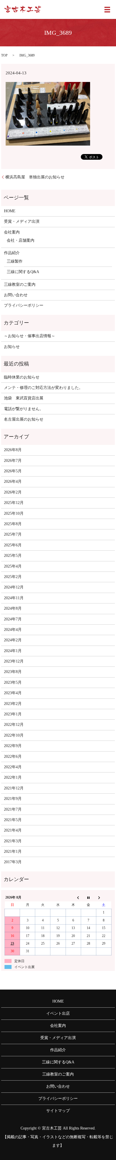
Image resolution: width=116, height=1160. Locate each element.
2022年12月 (14, 724)
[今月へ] (88, 897)
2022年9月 (13, 746)
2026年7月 (13, 460)
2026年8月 (13, 450)
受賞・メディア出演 (21, 221)
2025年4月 (13, 566)
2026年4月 (13, 481)
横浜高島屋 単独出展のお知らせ (34, 177)
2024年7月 (13, 619)
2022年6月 (13, 756)
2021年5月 (13, 820)
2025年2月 (13, 577)
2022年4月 (13, 767)
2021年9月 (13, 799)
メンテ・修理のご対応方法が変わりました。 (43, 388)
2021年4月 (13, 830)
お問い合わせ (16, 295)
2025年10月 (14, 513)
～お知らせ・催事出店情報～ (29, 336)
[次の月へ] (103, 897)
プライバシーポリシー (23, 305)
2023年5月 (13, 682)
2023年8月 (13, 672)
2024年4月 (13, 629)
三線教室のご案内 (19, 284)
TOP (4, 55)
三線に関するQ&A (23, 272)
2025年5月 (13, 555)
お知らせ (12, 347)
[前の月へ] (73, 897)
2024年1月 (13, 651)
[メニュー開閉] (107, 9)
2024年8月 (13, 608)
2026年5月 (13, 471)
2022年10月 (14, 735)
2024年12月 (14, 587)
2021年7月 (13, 809)
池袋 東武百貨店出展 (23, 398)
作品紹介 (12, 253)
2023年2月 (13, 704)
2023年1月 (13, 714)
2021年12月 (14, 788)
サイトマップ (58, 1111)
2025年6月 (13, 545)
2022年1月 (13, 777)
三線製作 (15, 261)
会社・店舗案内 (20, 240)
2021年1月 (13, 851)
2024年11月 (14, 598)
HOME (9, 211)
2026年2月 (13, 492)
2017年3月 (13, 862)
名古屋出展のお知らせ (23, 419)
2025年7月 (13, 534)
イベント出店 (58, 1013)
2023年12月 (14, 661)
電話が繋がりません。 (23, 409)
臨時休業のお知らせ (21, 377)
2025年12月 (14, 503)
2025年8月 (13, 524)
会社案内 (12, 232)
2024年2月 (13, 640)
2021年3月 (13, 841)
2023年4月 (13, 693)
